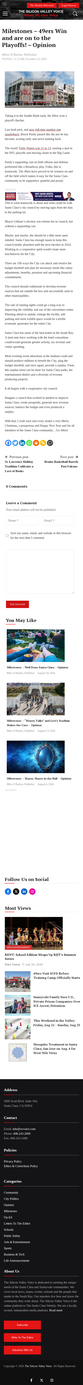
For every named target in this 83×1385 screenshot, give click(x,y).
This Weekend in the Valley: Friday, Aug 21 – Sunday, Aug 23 (56, 1022)
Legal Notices (69, 5)
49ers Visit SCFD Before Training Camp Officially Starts (56, 975)
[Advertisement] (41, 834)
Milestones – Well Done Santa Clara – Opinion (37, 667)
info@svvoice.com (24, 1129)
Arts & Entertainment (18, 947)
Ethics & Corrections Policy (21, 1166)
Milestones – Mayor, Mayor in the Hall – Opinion (39, 778)
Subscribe (22, 1325)
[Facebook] (8, 443)
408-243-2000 (21, 1133)
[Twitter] (15, 443)
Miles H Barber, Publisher (19, 54)
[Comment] (50, 443)
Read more (56, 1310)
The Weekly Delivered (41, 5)
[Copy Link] (43, 443)
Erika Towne (12, 964)
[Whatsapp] (29, 443)
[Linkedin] (22, 443)
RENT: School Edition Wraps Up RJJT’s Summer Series (40, 957)
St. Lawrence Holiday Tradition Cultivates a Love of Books (19, 466)
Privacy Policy (13, 1161)
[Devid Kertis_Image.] (39, 196)
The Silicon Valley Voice (41, 11)
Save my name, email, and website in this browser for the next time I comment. (40, 535)
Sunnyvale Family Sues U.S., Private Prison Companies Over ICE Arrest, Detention (56, 1001)
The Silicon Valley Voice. (38, 1366)
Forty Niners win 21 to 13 (35, 148)
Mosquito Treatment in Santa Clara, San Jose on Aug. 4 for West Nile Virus (55, 1048)
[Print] (36, 443)
